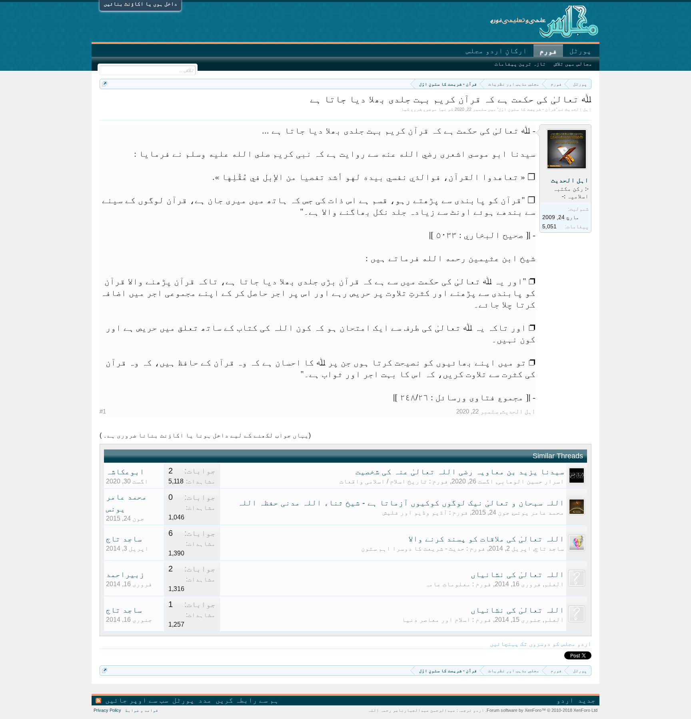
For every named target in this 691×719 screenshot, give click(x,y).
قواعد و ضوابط (141, 710)
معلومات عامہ (448, 584)
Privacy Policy (107, 710)
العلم (554, 584)
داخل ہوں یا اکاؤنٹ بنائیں (140, 3)
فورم (548, 51)
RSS (98, 700)
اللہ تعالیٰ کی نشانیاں (517, 574)
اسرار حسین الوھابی (530, 481)
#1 (103, 411)
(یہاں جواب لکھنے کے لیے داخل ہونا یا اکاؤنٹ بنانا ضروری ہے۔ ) (205, 435)
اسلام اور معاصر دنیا (436, 619)
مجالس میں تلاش (573, 64)
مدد (205, 700)
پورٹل (580, 51)
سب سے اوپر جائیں (136, 700)
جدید (586, 700)
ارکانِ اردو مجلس (496, 51)
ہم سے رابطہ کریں (247, 700)
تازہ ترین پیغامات (520, 64)
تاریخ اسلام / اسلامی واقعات (383, 481)
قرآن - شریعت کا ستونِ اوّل (527, 109)
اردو (565, 700)
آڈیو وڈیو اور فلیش (415, 512)
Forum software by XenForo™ (541, 710)
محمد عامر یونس (538, 512)
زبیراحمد (125, 574)
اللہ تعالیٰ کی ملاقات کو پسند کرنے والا (486, 538)
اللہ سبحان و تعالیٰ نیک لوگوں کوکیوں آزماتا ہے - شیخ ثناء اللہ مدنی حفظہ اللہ (401, 502)
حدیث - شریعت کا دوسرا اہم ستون (413, 548)
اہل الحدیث (578, 109)
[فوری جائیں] (104, 83)
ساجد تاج (549, 548)
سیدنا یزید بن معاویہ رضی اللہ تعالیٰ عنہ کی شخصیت (459, 471)
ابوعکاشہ (125, 471)
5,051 (549, 226)
